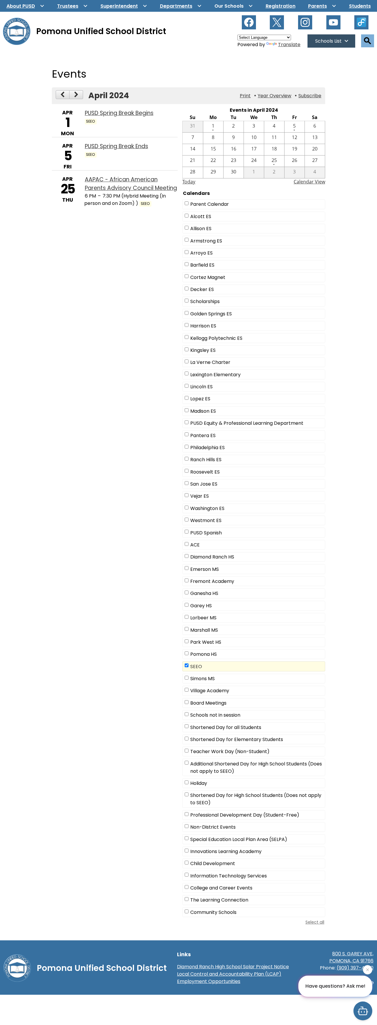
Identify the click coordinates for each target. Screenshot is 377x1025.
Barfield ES (202, 265)
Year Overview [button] (274, 95)
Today (188, 181)
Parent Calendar (209, 204)
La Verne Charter (210, 362)
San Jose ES (203, 484)
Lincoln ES (201, 386)
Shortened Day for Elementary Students (236, 739)
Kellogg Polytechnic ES (216, 338)
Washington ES (207, 508)
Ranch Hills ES (205, 459)
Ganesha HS (204, 593)
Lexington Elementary (215, 374)
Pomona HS (203, 654)
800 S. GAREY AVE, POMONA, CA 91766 (351, 957)
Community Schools (213, 912)
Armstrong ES (206, 241)
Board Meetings (208, 703)
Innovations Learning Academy (226, 851)
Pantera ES (203, 435)
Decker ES (202, 289)
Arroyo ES (201, 253)
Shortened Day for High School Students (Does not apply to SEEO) (255, 799)
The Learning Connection (219, 900)
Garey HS (201, 605)
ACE (195, 544)
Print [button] (245, 95)
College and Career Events (221, 887)
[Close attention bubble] (367, 970)
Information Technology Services (228, 875)
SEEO (196, 666)
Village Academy (209, 690)
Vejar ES (199, 496)
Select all (314, 922)
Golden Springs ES (211, 313)
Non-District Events (213, 827)
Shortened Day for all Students (225, 727)
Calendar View (309, 181)
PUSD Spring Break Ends (116, 146)
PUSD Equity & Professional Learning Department (246, 423)
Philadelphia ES (207, 447)
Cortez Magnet (207, 277)
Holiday (198, 783)
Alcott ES (200, 216)
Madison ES (203, 411)
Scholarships (205, 301)
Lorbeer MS (203, 617)
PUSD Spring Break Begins (119, 113)
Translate (289, 44)
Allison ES (200, 228)
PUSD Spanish (206, 532)
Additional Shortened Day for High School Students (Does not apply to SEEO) (256, 767)
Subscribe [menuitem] (309, 95)
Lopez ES (200, 398)
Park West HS (205, 642)
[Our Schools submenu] (233, 6)
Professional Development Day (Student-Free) (244, 815)
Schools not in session (215, 715)
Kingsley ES (203, 350)
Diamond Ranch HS (212, 557)
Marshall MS (204, 630)
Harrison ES (203, 325)
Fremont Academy (212, 581)
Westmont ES (205, 520)
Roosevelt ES (205, 472)
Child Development (212, 863)
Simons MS (202, 678)
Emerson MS (204, 569)
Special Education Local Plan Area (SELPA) (238, 839)
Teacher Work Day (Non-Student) (229, 751)
